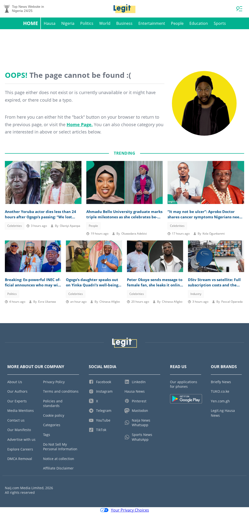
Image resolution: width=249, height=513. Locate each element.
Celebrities (14, 226)
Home (30, 23)
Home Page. (80, 124)
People (177, 23)
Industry (195, 294)
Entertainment (151, 23)
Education (198, 23)
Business (124, 23)
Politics (86, 23)
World (104, 23)
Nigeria (67, 23)
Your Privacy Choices (130, 510)
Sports (220, 23)
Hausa (49, 23)
